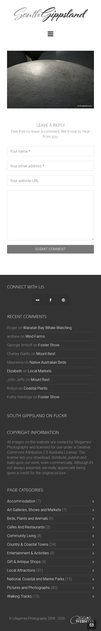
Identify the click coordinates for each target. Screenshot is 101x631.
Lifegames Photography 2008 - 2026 (38, 618)
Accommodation (21, 501)
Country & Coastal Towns (27, 544)
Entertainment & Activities (28, 553)
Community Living (21, 536)
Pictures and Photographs (28, 587)
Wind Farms (35, 336)
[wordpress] (63, 300)
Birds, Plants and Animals (27, 518)
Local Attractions (21, 570)
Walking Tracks (19, 596)
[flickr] (37, 300)
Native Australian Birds (48, 362)
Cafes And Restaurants (26, 527)
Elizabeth (14, 371)
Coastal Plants (35, 388)
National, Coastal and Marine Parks (35, 579)
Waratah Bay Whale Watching (47, 328)
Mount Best (45, 353)
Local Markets (39, 371)
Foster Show (48, 345)
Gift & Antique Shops (24, 561)
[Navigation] (50, 34)
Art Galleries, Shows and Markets (34, 510)
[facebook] (50, 300)
